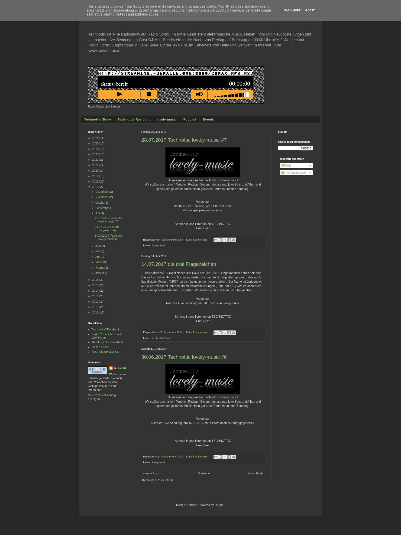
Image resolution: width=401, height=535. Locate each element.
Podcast (189, 119)
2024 (95, 149)
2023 (95, 154)
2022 (95, 159)
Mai (98, 251)
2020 (95, 170)
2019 (95, 176)
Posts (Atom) (165, 480)
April (98, 256)
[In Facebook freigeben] (229, 240)
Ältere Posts (255, 473)
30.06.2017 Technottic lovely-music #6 (184, 357)
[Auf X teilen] (224, 240)
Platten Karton (100, 347)
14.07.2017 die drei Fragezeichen (178, 264)
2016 (95, 279)
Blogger (219, 505)
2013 (95, 296)
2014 (95, 290)
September (102, 208)
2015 (95, 285)
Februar (100, 267)
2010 (95, 312)
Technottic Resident (134, 119)
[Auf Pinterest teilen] (233, 240)
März (98, 262)
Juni (98, 246)
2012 (95, 301)
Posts (287, 165)
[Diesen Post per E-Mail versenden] (215, 240)
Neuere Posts (151, 473)
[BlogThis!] (220, 240)
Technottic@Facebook (105, 329)
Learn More (292, 10)
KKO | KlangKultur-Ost (105, 351)
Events (208, 119)
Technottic (120, 368)
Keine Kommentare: (197, 239)
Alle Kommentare (295, 172)
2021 (95, 165)
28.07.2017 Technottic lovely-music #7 (184, 140)
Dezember (102, 191)
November (102, 197)
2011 (95, 307)
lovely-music (166, 119)
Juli (97, 213)
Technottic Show (97, 119)
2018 (95, 181)
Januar (100, 273)
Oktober (100, 202)
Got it (310, 10)
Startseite (204, 473)
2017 (95, 187)
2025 (95, 143)
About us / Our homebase (107, 342)
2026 (95, 138)
